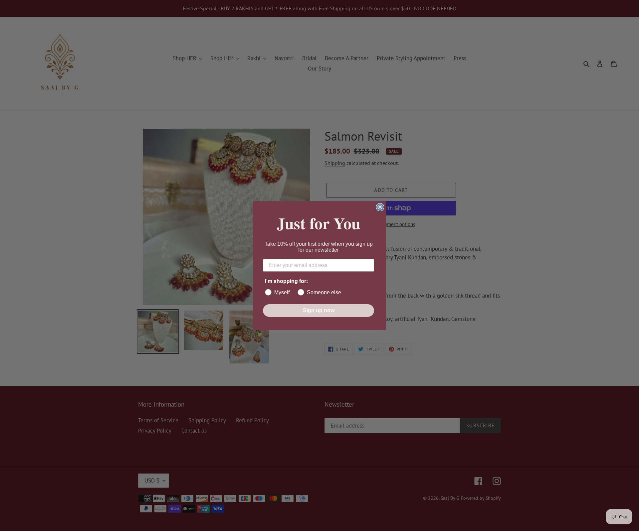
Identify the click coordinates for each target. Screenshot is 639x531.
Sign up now (318, 310)
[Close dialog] (380, 207)
